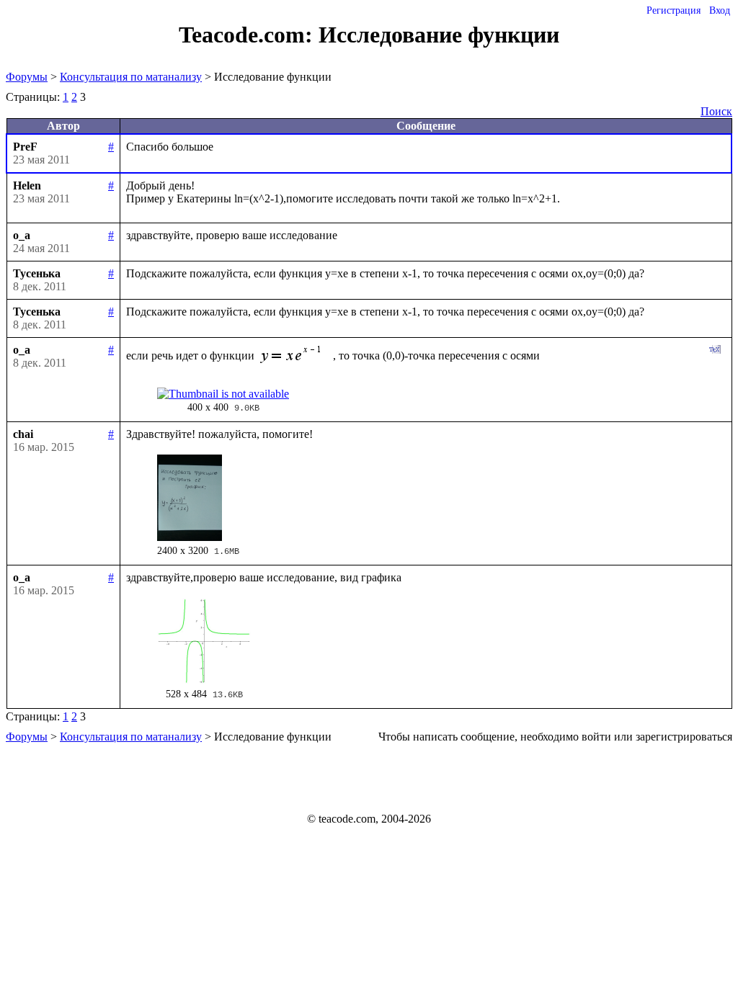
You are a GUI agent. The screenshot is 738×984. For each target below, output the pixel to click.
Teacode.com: (249, 35)
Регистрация (673, 10)
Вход (719, 10)
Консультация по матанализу (131, 77)
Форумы (27, 77)
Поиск (716, 111)
